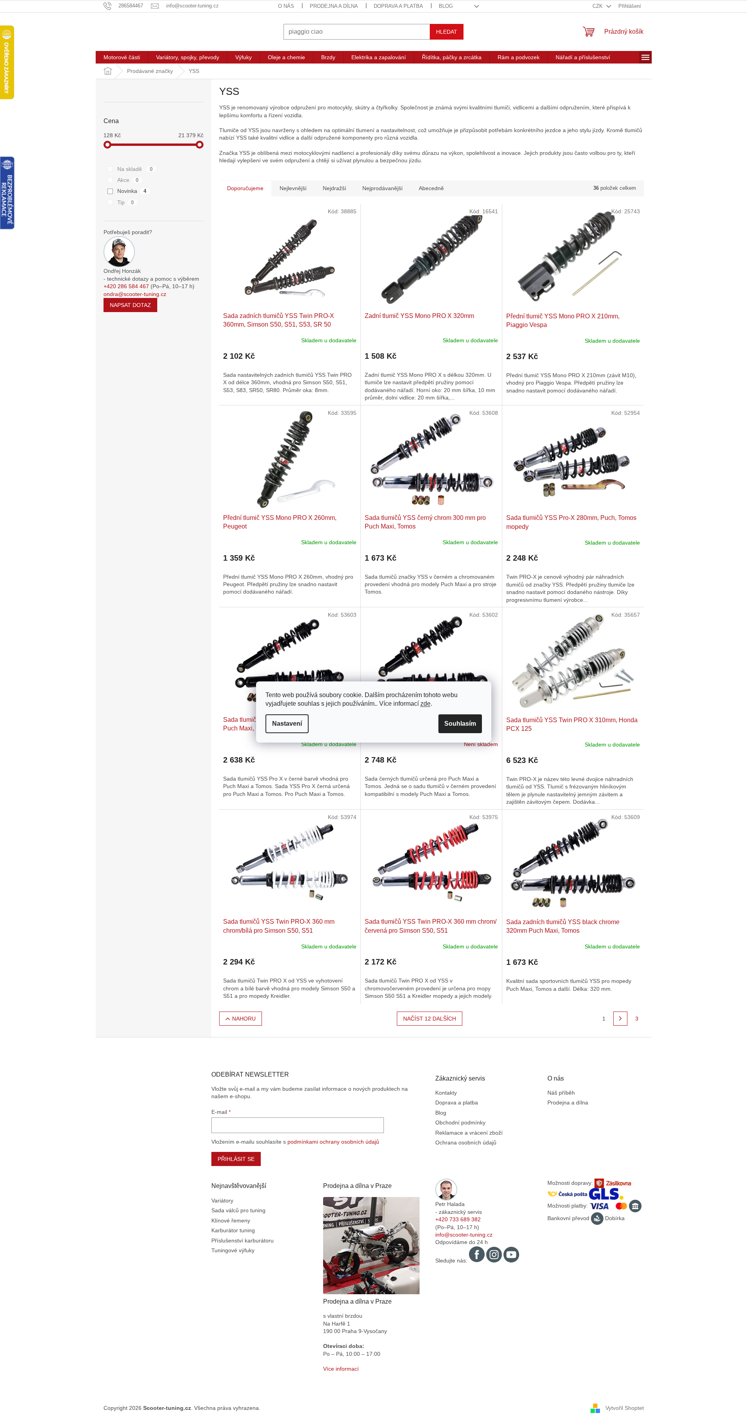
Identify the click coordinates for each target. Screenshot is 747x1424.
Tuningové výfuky (232, 1250)
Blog (446, 6)
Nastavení (287, 723)
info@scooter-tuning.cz (464, 1234)
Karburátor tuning (233, 1230)
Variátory (222, 1200)
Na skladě (135, 169)
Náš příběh (561, 1093)
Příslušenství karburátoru (242, 1240)
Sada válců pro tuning (238, 1210)
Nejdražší (334, 188)
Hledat (446, 32)
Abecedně (431, 188)
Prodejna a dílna (334, 6)
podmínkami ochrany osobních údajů (333, 1142)
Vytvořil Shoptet (624, 1408)
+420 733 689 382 (458, 1219)
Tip (125, 202)
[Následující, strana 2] (620, 1019)
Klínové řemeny (230, 1220)
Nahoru (244, 1018)
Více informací (341, 1369)
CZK (598, 6)
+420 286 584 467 (126, 286)
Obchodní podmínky (460, 1122)
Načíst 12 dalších (429, 1018)
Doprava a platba (398, 6)
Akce (128, 180)
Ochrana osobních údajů (465, 1142)
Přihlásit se (236, 1159)
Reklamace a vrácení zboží (469, 1133)
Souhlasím (460, 723)
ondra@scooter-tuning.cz (135, 294)
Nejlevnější (293, 188)
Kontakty (446, 1093)
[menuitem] (122, 57)
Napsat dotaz (130, 305)
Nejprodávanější (382, 188)
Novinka (132, 191)
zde (425, 703)
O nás (286, 6)
